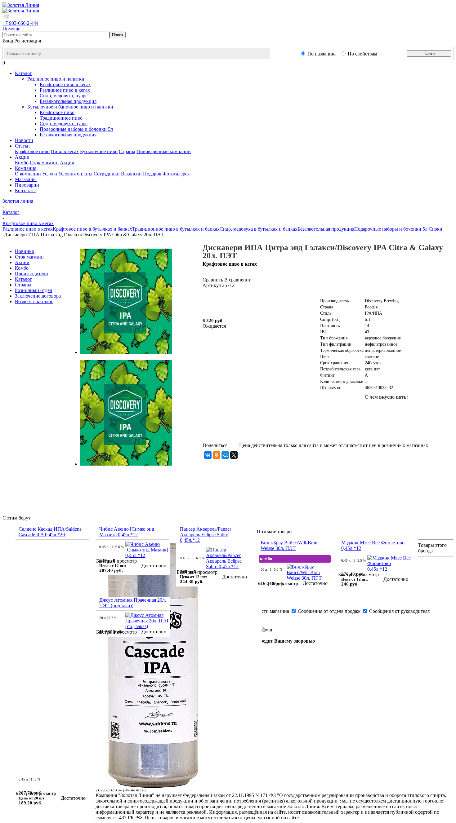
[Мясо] (386, 429)
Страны (127, 151)
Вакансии (131, 173)
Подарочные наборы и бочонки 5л (76, 129)
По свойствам (362, 53)
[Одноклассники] (216, 455)
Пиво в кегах (65, 151)
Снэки (435, 229)
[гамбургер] (356, 409)
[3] (221, 302)
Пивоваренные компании (163, 151)
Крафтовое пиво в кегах (65, 84)
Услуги (49, 173)
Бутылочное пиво (99, 151)
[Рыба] (396, 409)
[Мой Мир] (225, 455)
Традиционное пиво (61, 118)
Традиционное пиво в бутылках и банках (176, 229)
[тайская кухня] (336, 409)
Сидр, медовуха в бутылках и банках (258, 229)
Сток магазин (44, 162)
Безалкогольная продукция (68, 101)
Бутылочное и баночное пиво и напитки (70, 106)
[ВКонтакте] (208, 455)
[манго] (436, 409)
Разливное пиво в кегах (65, 90)
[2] (214, 302)
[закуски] (426, 429)
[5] (236, 302)
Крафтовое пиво (57, 112)
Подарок (152, 173)
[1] (206, 302)
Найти (429, 53)
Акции (67, 162)
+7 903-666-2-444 (20, 23)
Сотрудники (107, 173)
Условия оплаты (75, 173)
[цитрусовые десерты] (366, 429)
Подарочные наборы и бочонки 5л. (391, 229)
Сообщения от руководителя (399, 611)
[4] (229, 302)
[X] (234, 455)
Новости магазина (269, 611)
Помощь (11, 28)
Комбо (22, 162)
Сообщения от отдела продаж (329, 611)
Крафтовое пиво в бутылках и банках (92, 229)
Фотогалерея (176, 173)
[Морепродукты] (376, 409)
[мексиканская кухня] (416, 409)
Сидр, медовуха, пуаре (63, 95)
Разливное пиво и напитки (55, 79)
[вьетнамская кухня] (346, 429)
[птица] (406, 429)
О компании (28, 173)
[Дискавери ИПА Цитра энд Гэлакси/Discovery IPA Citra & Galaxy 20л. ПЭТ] (126, 352)
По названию (321, 53)
